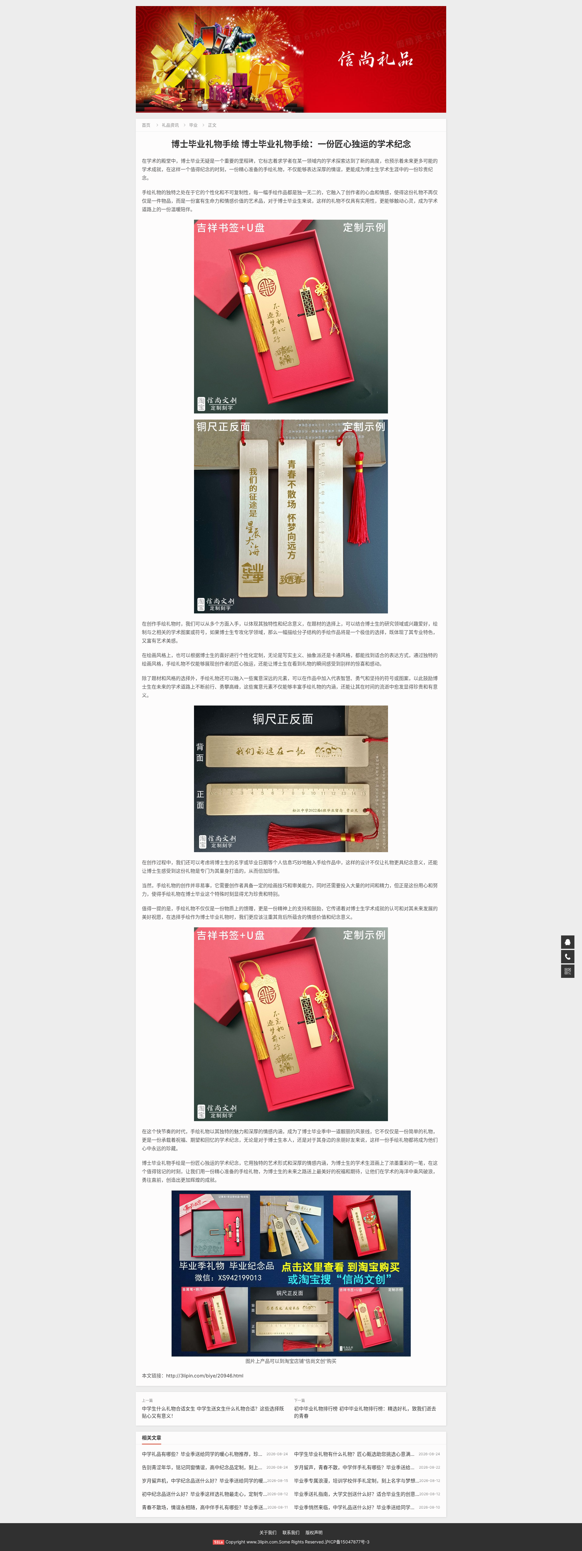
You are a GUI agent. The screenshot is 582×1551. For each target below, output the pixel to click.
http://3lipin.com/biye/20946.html (204, 1376)
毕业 (193, 125)
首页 (146, 125)
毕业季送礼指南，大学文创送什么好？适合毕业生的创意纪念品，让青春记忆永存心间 (386, 1494)
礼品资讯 (170, 125)
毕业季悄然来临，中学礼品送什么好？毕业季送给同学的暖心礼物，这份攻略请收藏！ (386, 1507)
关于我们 (267, 1532)
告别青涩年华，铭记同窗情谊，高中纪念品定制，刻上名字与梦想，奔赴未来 (224, 1467)
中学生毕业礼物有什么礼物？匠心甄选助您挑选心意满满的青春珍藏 (367, 1454)
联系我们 (291, 1532)
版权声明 (314, 1532)
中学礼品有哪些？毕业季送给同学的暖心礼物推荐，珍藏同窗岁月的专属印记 (224, 1454)
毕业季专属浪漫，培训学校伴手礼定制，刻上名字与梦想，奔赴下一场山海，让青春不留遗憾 (393, 1481)
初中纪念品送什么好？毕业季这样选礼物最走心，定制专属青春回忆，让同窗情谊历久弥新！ (241, 1494)
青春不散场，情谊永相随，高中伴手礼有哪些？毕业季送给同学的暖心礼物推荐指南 (231, 1507)
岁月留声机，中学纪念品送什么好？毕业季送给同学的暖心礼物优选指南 (219, 1481)
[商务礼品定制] (291, 59)
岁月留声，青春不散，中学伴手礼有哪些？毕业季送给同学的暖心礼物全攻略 (376, 1467)
